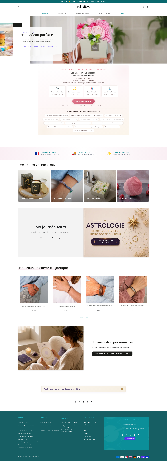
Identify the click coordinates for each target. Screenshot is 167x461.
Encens (86, 433)
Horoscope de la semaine (69, 119)
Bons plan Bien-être (90, 422)
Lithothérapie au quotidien (26, 425)
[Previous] (15, 25)
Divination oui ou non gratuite (54, 123)
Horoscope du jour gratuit (113, 115)
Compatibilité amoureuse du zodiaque (60, 127)
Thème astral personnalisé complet (57, 115)
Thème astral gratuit (24, 433)
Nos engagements (45, 422)
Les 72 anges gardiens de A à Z (28, 442)
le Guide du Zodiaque (25, 431)
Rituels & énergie (89, 439)
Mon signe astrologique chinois (83, 130)
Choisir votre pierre (24, 428)
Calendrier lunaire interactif (88, 119)
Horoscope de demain (51, 119)
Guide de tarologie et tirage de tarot (112, 119)
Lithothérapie (88, 436)
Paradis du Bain (89, 428)
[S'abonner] (146, 424)
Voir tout (83, 318)
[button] (19, 7)
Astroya (25, 456)
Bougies (86, 431)
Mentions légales (45, 428)
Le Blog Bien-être (23, 422)
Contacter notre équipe (47, 425)
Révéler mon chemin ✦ (83, 101)
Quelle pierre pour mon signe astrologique (88, 127)
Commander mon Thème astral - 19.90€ (112, 354)
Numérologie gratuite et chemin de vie (78, 123)
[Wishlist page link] (139, 7)
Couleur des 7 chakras (112, 127)
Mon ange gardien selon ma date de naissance (107, 123)
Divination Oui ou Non (25, 447)
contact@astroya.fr (66, 431)
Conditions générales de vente (49, 431)
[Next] (19, 25)
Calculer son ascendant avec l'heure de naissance (86, 115)
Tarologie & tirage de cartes (27, 445)
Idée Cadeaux (88, 425)
